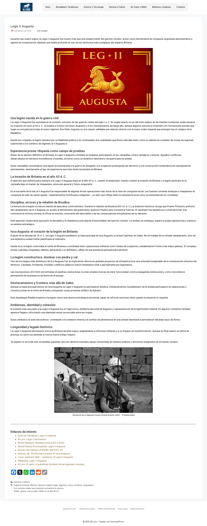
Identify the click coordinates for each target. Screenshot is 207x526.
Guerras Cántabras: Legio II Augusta (37, 435)
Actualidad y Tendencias (67, 7)
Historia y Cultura (117, 7)
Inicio (47, 7)
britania (25, 485)
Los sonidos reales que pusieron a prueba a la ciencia (38, 488)
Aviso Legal (122, 509)
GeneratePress (117, 521)
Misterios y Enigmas (161, 7)
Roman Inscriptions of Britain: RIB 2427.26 (40, 450)
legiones (63, 485)
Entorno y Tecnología (94, 7)
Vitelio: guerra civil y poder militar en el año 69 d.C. (37, 491)
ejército (33, 485)
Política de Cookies (87, 509)
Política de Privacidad (106, 509)
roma (70, 485)
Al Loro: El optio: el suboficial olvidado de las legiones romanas (51, 464)
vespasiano (88, 485)
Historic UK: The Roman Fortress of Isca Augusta (44, 453)
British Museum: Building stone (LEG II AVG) (41, 442)
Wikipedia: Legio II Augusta (32, 460)
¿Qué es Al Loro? (69, 509)
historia (41, 485)
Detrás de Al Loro (137, 509)
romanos (78, 485)
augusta (17, 485)
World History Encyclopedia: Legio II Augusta (41, 446)
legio (56, 485)
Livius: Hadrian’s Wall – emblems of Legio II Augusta (45, 457)
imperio (49, 485)
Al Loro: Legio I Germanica (32, 439)
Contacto (180, 7)
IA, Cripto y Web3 (139, 7)
